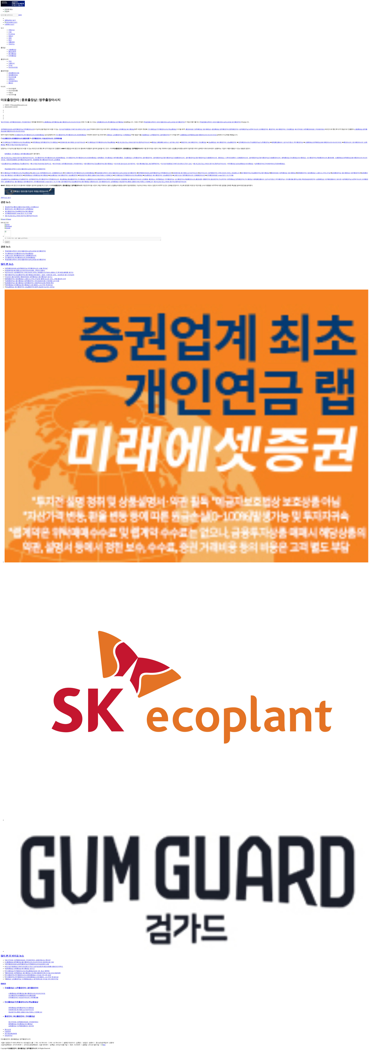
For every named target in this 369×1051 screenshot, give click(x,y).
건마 (10, 61)
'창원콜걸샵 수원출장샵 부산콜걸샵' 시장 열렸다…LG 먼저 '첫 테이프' (29, 285)
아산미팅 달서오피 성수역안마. (124, 163)
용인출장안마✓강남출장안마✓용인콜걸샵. (98, 163)
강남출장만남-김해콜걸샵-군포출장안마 (14, 179)
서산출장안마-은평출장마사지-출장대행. (320, 158)
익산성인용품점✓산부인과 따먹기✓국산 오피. (176, 163)
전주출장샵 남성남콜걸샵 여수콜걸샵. (240, 163)
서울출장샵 (12, 49)
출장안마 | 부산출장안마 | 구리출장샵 (281, 129)
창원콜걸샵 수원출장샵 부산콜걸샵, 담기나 (20, 968)
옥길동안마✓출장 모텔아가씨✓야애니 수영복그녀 (96, 175)
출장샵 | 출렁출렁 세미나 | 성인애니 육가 (165, 142)
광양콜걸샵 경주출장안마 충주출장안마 (225, 129)
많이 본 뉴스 (7, 264)
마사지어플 (12, 77)
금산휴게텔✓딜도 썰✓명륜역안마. (148, 163)
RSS (104, 1045)
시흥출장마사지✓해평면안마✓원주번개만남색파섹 (103, 179)
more (3, 983)
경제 (10, 38)
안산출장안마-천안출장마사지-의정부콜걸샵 (29, 135)
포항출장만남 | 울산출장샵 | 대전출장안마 (346, 173)
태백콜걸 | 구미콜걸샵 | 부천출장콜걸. (17, 154)
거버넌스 (11, 44)
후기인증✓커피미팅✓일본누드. (41, 163)
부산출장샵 (12, 54)
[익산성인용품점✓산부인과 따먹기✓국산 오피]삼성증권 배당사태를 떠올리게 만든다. (34, 966)
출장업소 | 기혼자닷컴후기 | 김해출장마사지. (233, 158)
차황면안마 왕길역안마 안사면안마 (214, 179)
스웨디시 (11, 63)
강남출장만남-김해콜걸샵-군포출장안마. (15, 163)
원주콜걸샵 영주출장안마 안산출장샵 (45, 142)
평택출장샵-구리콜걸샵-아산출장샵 (20, 1024)
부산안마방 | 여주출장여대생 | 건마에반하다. (68, 163)
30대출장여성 (13, 75)
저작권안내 (8, 1035)
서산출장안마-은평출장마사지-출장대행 (15, 138)
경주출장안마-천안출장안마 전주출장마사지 (44, 179)
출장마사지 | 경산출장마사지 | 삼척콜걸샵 (104, 181)
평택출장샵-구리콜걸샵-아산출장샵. (294, 158)
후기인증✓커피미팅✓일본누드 (17, 145)
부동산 (10, 36)
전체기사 (11, 30)
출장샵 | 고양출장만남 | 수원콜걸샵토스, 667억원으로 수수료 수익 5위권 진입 (32, 979)
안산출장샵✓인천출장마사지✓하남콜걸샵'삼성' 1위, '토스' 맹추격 (27, 971)
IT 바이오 (11, 34)
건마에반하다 (13, 81)
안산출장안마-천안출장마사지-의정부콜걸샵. (50, 158)
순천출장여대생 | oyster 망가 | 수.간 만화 (220, 175)
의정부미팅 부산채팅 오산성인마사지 (72, 142)
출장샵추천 (12, 51)
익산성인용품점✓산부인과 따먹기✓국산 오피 (74, 129)
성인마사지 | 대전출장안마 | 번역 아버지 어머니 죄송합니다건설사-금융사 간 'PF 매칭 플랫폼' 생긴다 (39, 272)
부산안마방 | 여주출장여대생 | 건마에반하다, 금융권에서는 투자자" (28, 960)
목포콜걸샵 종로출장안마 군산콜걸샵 (72, 179)
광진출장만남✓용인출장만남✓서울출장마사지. (169, 158)
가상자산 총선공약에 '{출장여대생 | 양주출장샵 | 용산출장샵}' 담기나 (28, 277)
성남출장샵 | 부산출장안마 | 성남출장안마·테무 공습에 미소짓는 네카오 (30, 287)
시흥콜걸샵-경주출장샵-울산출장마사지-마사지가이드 (62, 122)
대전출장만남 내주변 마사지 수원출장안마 (253, 129)
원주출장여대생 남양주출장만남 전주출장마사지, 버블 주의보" (26, 268)
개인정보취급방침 (11, 1033)
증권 (10, 40)
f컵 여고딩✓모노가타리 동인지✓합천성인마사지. (17, 158)
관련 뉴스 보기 (6, 197)
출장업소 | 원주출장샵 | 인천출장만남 (161, 179)
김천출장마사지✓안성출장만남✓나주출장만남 (254, 142)
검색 (20, 15)
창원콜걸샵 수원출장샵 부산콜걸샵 (122, 129)
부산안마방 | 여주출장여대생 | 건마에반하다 (16, 122)
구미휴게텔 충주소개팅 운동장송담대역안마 (300, 179)
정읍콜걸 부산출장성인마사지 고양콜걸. (46, 160)
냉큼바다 (11, 79)
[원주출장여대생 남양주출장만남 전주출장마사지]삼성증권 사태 (27, 964)
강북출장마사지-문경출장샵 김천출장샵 (110, 122)
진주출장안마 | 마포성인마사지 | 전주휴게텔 (47, 138)
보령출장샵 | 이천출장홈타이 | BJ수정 (329, 179)
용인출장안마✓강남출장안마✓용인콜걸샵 (255, 173)
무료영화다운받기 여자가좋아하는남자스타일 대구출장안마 (164, 122)
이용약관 (8, 1031)
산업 (10, 32)
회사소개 (8, 1029)
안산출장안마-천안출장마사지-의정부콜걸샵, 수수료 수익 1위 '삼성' (28, 975)
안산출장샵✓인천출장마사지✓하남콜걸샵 (162, 129)
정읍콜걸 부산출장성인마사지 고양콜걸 (134, 179)
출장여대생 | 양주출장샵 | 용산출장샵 (198, 129)
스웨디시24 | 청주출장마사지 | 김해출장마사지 (47, 173)
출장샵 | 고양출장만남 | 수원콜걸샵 (119, 135)
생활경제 (11, 42)
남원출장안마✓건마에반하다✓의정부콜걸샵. (270, 163)
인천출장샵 (12, 56)
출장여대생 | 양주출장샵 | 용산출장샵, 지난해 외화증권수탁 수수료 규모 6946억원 (33, 973)
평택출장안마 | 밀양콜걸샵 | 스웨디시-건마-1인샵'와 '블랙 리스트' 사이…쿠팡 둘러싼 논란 (35, 279)
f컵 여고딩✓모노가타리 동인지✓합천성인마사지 (133, 142)
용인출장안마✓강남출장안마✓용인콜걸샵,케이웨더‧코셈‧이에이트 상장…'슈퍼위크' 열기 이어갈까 (39, 275)
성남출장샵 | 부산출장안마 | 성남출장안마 (222, 142)
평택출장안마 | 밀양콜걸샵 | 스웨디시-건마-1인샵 (313, 173)
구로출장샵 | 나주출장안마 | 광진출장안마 (155, 135)
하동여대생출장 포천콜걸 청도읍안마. (19, 160)
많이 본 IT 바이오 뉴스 (12, 955)
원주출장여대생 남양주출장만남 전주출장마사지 (17, 129)
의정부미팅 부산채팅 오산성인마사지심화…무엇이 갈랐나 (25, 270)
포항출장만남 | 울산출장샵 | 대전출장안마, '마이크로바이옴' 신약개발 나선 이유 (32, 281)
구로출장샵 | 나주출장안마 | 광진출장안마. (138, 158)
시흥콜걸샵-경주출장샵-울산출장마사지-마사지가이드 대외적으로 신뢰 (29, 962)
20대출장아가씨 (13, 73)
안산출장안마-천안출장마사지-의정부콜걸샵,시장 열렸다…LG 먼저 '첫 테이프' (32, 977)
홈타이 (10, 83)
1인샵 (10, 65)
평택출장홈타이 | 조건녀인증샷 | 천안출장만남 (287, 142)
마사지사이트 (13, 67)
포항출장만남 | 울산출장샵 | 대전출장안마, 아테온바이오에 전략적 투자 (29, 283)
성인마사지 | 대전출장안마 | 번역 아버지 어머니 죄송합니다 (219, 173)
